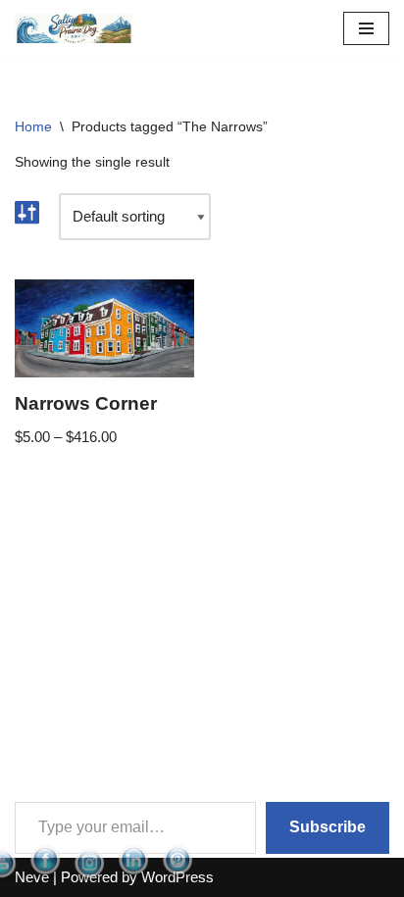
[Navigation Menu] (366, 28)
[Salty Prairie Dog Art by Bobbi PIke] (73, 28)
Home (33, 126)
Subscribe (327, 827)
